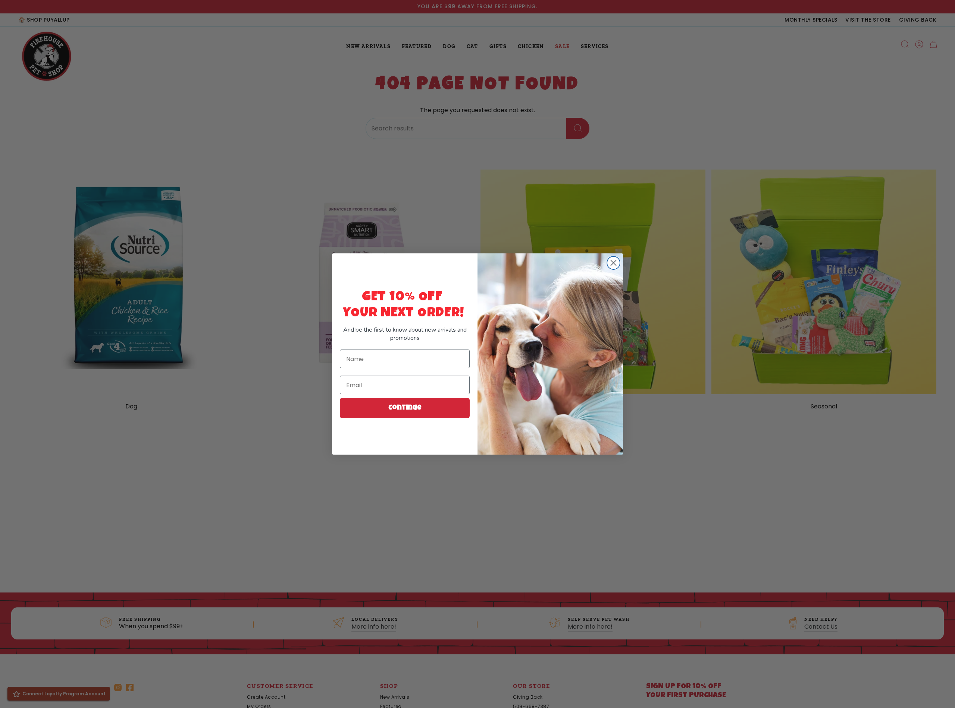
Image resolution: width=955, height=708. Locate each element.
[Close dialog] (613, 262)
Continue (405, 408)
